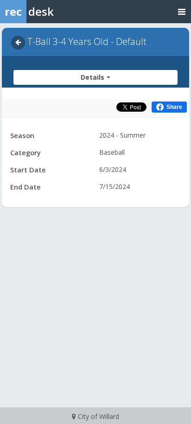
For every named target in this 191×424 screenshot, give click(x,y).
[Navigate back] (18, 43)
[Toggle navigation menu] (181, 11)
